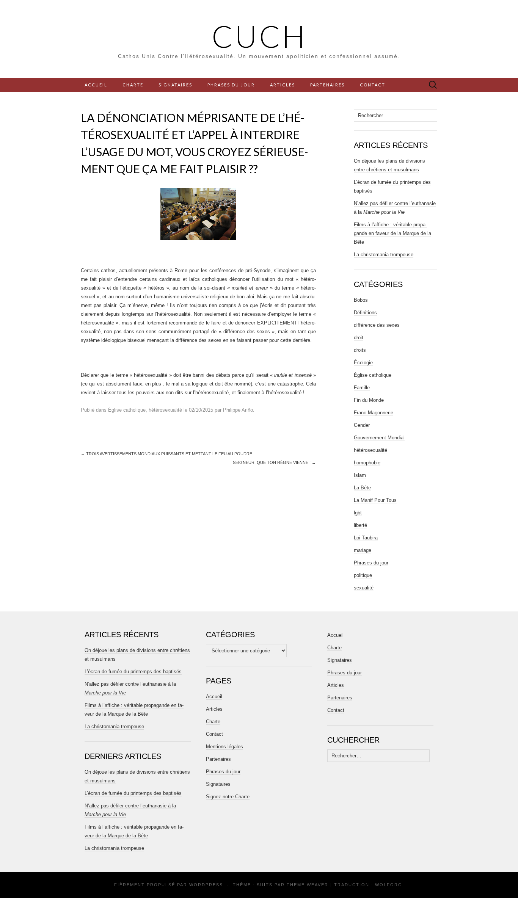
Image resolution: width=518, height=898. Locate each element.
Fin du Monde (369, 400)
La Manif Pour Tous (375, 500)
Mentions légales (224, 746)
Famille (362, 387)
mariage (362, 550)
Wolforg (388, 884)
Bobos (361, 300)
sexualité (364, 588)
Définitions (365, 312)
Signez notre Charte (228, 796)
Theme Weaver (307, 884)
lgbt (358, 513)
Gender (362, 425)
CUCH (259, 36)
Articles (282, 84)
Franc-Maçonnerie (373, 412)
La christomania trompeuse (383, 254)
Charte (132, 84)
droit (358, 337)
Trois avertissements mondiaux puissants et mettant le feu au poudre (166, 453)
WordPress (206, 884)
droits (360, 350)
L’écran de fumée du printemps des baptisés (133, 671)
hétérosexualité (165, 410)
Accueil (96, 84)
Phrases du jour (231, 84)
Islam (360, 475)
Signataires (175, 84)
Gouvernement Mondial (379, 437)
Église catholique (127, 410)
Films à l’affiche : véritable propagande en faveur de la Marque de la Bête (392, 233)
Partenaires (327, 84)
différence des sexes (377, 325)
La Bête (362, 488)
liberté (360, 525)
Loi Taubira (366, 538)
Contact (372, 84)
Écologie (363, 362)
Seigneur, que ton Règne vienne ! (274, 462)
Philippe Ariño (238, 410)
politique (363, 575)
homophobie (367, 462)
